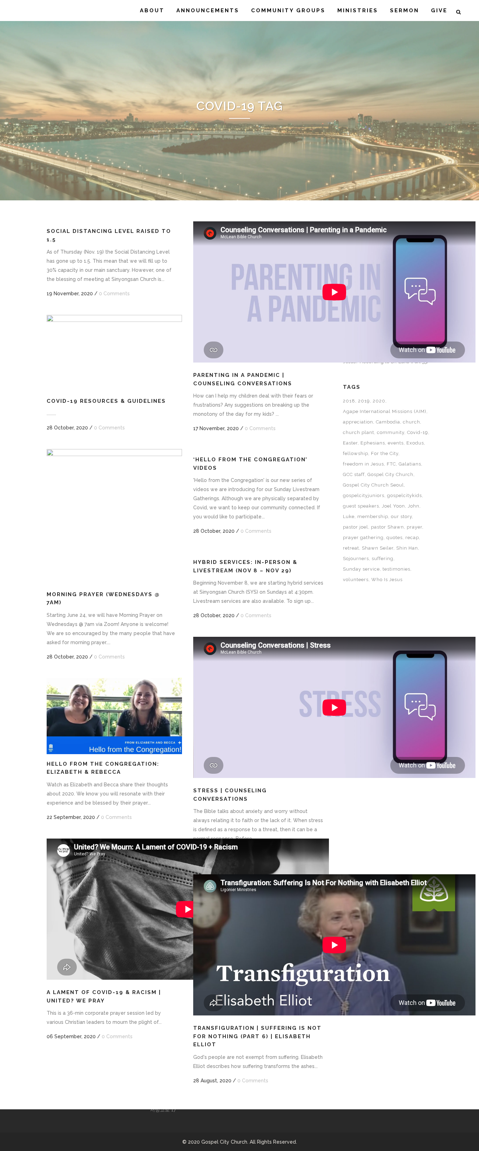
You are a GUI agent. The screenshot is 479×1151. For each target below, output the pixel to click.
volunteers (356, 579)
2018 (349, 401)
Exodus (415, 443)
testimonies (396, 569)
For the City (384, 453)
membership (372, 516)
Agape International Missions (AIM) (384, 411)
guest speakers (361, 506)
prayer (414, 527)
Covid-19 (417, 432)
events (396, 443)
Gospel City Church (390, 474)
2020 (379, 401)
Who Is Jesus (387, 579)
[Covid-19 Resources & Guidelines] (114, 353)
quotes (394, 537)
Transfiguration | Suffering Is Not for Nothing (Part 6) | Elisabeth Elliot (257, 1036)
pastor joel (355, 527)
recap (412, 537)
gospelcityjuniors (363, 495)
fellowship (355, 453)
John (413, 506)
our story (401, 516)
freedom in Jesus (363, 464)
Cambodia (388, 422)
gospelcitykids (404, 495)
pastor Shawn (387, 527)
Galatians (410, 464)
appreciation (358, 422)
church (411, 422)
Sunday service (361, 569)
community (390, 432)
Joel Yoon (393, 506)
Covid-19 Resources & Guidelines (106, 401)
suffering (382, 558)
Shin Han (407, 548)
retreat (351, 548)
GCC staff (354, 474)
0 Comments (114, 293)
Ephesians (372, 443)
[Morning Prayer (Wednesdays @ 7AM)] (114, 516)
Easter (350, 443)
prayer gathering (363, 537)
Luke (349, 516)
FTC (391, 464)
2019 (364, 401)
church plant (358, 432)
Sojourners (356, 558)
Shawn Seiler (377, 548)
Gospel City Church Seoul (373, 485)
